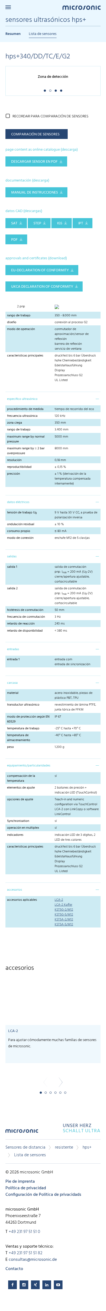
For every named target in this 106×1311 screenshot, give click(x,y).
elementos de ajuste (21, 787)
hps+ (87, 1147)
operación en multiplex (23, 828)
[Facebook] (12, 1284)
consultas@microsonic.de (33, 1259)
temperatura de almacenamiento (18, 738)
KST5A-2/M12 (64, 919)
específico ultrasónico (22, 399)
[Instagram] (24, 1284)
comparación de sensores (35, 134)
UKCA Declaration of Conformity (42, 287)
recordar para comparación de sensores (50, 116)
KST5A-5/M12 (64, 924)
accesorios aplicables (22, 900)
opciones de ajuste (20, 799)
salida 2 (12, 588)
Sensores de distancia (25, 1147)
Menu (8, 7)
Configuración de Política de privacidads (43, 1194)
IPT (80, 223)
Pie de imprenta (20, 1181)
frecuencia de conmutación (26, 617)
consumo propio (18, 531)
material (12, 693)
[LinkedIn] (46, 1284)
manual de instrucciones (34, 192)
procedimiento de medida (25, 409)
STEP (37, 223)
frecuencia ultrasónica (22, 416)
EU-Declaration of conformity (40, 270)
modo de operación (21, 329)
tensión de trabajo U (22, 512)
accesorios (14, 890)
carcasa (12, 683)
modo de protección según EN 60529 (28, 719)
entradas (13, 649)
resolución (14, 460)
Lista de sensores (43, 34)
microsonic (21, 1133)
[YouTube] (58, 1284)
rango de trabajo (18, 315)
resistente (64, 1147)
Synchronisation (18, 821)
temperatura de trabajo (23, 728)
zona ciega (14, 423)
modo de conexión (20, 538)
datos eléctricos (18, 502)
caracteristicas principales (25, 355)
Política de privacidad (25, 1188)
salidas (12, 556)
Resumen (13, 34)
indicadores (15, 835)
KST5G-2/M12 (64, 909)
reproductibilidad (19, 467)
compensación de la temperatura (21, 778)
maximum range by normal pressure (26, 439)
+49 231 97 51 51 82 (25, 1253)
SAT (14, 223)
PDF (14, 240)
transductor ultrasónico (23, 704)
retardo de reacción (21, 623)
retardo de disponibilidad (25, 631)
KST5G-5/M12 (64, 914)
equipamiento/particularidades (28, 765)
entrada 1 (13, 659)
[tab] (53, 398)
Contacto (14, 1269)
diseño (11, 322)
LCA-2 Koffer (63, 905)
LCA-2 (59, 900)
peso (11, 747)
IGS (59, 223)
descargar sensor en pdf (34, 162)
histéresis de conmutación (25, 610)
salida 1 (12, 567)
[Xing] (35, 1284)
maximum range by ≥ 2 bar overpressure (26, 451)
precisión (13, 474)
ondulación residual (20, 524)
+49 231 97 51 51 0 (24, 1231)
